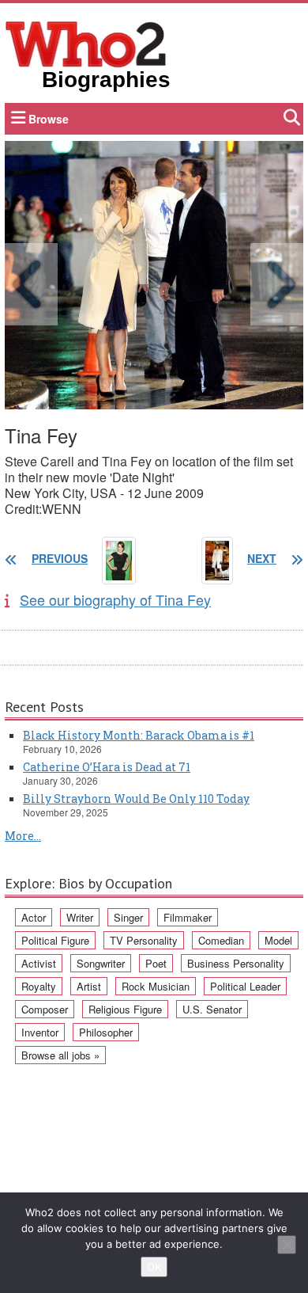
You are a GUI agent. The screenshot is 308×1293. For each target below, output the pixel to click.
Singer (128, 917)
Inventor (39, 1032)
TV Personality (144, 940)
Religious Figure (125, 1009)
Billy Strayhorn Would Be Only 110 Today (136, 798)
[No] (286, 1244)
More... (23, 835)
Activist (38, 963)
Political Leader (245, 986)
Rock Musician (156, 986)
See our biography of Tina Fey (115, 599)
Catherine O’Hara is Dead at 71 (106, 766)
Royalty (38, 986)
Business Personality (235, 963)
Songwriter (101, 963)
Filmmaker (187, 917)
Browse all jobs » (60, 1055)
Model (278, 940)
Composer (44, 1009)
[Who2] (86, 43)
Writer (79, 917)
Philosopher (106, 1032)
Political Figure (55, 940)
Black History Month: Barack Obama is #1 (138, 735)
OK (154, 1267)
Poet (156, 963)
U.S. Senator (212, 1009)
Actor (33, 917)
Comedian (221, 940)
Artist (89, 986)
